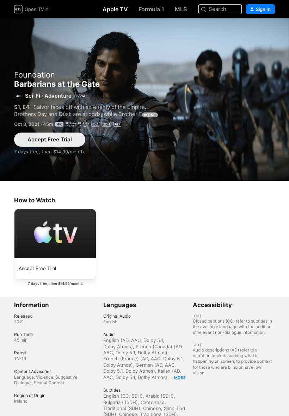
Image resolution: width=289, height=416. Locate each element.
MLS (181, 9)
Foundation (34, 74)
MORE (150, 114)
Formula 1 (151, 9)
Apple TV (115, 9)
